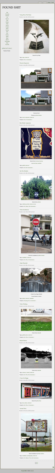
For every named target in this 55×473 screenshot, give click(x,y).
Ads (7, 12)
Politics (7, 34)
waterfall (31, 298)
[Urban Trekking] (36, 330)
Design (7, 22)
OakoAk (39, 332)
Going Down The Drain (25, 15)
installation (24, 257)
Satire (7, 36)
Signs (7, 38)
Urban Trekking (23, 304)
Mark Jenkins (41, 255)
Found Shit (11, 7)
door (23, 402)
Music (7, 28)
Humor (7, 25)
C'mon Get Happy (24, 378)
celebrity (24, 204)
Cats (7, 20)
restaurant (27, 117)
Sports (7, 39)
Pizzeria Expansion (24, 63)
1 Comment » (29, 59)
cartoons (24, 372)
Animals (7, 15)
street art (27, 57)
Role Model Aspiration (25, 123)
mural (23, 117)
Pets (7, 31)
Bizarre (7, 18)
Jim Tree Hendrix (24, 171)
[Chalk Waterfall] (36, 292)
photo (26, 334)
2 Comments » (29, 119)
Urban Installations (24, 209)
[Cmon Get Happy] (36, 398)
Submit (40, 2)
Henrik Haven (39, 115)
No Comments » (29, 167)
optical (23, 298)
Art (7, 17)
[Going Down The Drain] (36, 53)
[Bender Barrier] (36, 368)
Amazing (7, 14)
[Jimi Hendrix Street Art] (36, 200)
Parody (7, 30)
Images (7, 26)
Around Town (23, 408)
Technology (7, 41)
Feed (52, 2)
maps (23, 57)
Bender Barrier (23, 340)
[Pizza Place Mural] (36, 88)
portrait (27, 204)
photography (30, 455)
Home (49, 2)
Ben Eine (39, 400)
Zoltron (39, 202)
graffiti (23, 165)
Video (7, 42)
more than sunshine (37, 163)
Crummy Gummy (39, 161)
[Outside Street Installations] (36, 451)
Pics (7, 33)
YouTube (7, 44)
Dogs (7, 23)
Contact (45, 2)
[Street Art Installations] (36, 253)
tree (35, 204)
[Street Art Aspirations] (36, 159)
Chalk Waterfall (23, 263)
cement (28, 372)
